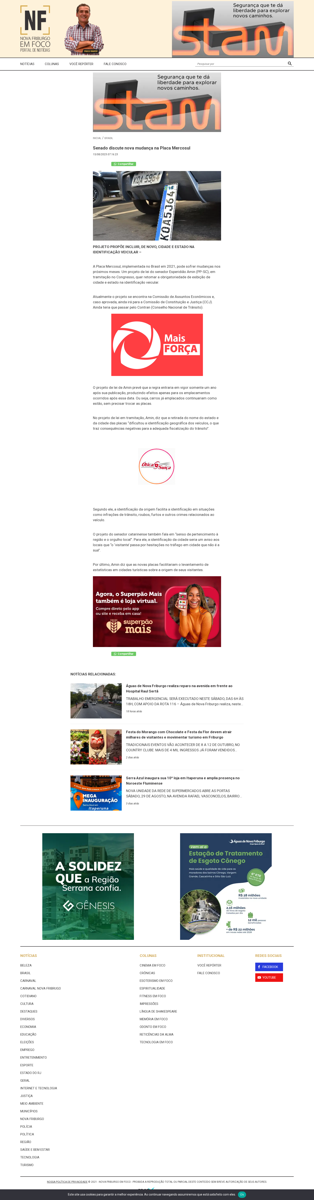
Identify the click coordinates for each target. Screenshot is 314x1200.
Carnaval (28, 981)
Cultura (27, 1004)
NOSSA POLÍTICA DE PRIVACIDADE (67, 1181)
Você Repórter (81, 64)
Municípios (29, 1111)
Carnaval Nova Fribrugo (40, 988)
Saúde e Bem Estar (35, 1150)
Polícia (26, 1127)
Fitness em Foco (153, 996)
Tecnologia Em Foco (156, 1042)
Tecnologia (29, 1157)
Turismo (27, 1165)
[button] (290, 64)
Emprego (27, 1050)
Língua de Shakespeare (158, 1011)
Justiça (26, 1096)
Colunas (52, 64)
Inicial (97, 138)
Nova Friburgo (32, 1119)
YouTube (269, 977)
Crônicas (147, 973)
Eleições (27, 1042)
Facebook (270, 967)
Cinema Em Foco (152, 965)
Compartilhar (125, 164)
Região (25, 1142)
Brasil (108, 138)
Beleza (26, 965)
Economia (28, 1027)
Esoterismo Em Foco (156, 981)
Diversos (27, 1019)
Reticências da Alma (156, 1034)
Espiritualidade (152, 988)
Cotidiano (28, 996)
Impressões (149, 1004)
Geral (25, 1080)
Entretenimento (33, 1057)
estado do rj (30, 1073)
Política (27, 1134)
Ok (242, 1194)
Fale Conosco (115, 64)
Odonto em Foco (153, 1027)
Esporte (26, 1065)
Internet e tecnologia (38, 1088)
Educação (28, 1034)
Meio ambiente (31, 1104)
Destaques (28, 1011)
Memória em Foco (154, 1019)
